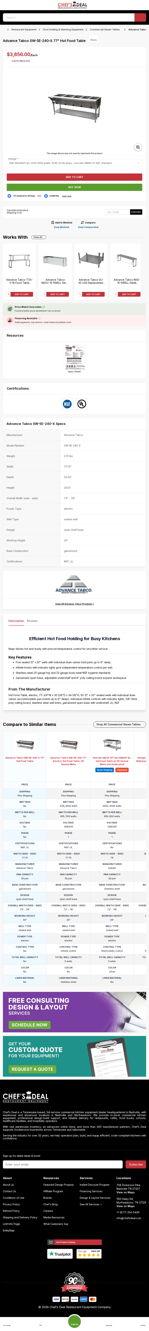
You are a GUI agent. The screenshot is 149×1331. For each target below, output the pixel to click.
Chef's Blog (50, 1204)
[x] (74, 1264)
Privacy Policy (11, 1204)
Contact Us (9, 1191)
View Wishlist (61, 227)
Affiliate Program (53, 1191)
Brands (47, 1197)
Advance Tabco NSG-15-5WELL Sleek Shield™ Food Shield (127, 281)
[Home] (5, 29)
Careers (48, 1210)
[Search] (140, 17)
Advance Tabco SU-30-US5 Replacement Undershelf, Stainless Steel (91, 281)
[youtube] (67, 1264)
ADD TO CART (22, 294)
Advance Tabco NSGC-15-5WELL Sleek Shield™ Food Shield (55, 281)
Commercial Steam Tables (105, 29)
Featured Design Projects (58, 1184)
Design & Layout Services (95, 1197)
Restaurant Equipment (24, 29)
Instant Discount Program (94, 1184)
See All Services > (91, 1204)
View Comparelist (88, 227)
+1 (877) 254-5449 (127, 1212)
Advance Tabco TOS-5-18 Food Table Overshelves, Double (19, 281)
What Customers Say (55, 1224)
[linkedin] (81, 1264)
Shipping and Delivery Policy (20, 1217)
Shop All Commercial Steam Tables (118, 724)
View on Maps (125, 1192)
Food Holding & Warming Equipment (63, 29)
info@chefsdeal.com (128, 1218)
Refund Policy (11, 1210)
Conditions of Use (13, 1197)
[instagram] (88, 1264)
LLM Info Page (11, 1224)
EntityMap (9, 1230)
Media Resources (54, 1217)
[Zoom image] (138, 147)
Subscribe (136, 1164)
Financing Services (91, 1191)
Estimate (136, 212)
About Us (8, 1184)
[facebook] (60, 1264)
